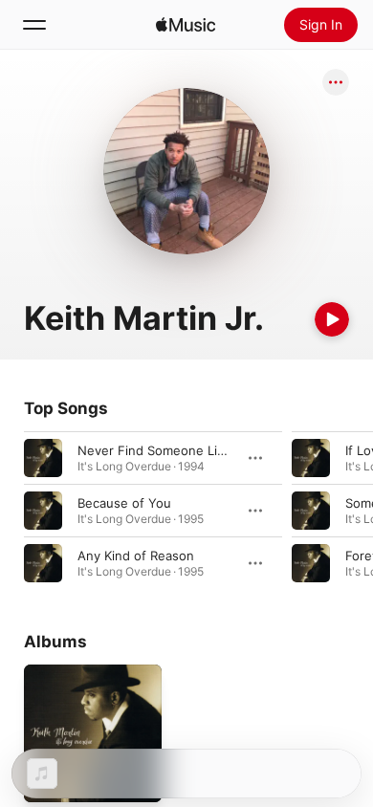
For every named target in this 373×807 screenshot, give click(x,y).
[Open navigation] (34, 25)
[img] (185, 24)
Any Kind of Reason (135, 555)
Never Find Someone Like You (167, 450)
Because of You (124, 503)
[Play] (332, 319)
